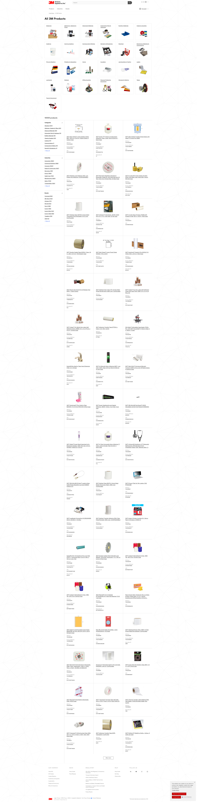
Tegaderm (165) (48, 216)
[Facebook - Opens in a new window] (142, 771)
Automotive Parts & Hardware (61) (53, 133)
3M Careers (51, 773)
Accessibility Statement (76, 798)
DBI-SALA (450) (49, 198)
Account (144, 9)
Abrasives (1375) (48, 125)
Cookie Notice (175, 790)
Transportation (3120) (50, 183)
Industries (60, 9)
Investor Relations (52, 776)
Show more (108, 757)
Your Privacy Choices (86, 798)
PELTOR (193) (48, 203)
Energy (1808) (48, 173)
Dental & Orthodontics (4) (51, 148)
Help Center (117, 771)
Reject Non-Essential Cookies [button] (179, 793)
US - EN (143, 2)
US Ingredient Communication (92, 789)
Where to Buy (118, 776)
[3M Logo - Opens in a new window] (57, 2)
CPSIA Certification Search (91, 777)
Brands (67, 9)
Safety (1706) (48, 181)
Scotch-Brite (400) (49, 211)
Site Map (117, 773)
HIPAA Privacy (64, 798)
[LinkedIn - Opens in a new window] (131, 771)
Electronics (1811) (49, 171)
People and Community (53, 783)
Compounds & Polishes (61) (51, 145)
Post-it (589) (48, 206)
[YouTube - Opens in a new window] (136, 771)
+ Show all (47, 150)
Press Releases (72, 773)
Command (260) (49, 196)
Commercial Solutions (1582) (51, 163)
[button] (187, 797)
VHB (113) (47, 218)
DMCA (69, 798)
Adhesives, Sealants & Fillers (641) (53, 128)
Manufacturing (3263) (50, 178)
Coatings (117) (48, 140)
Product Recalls (89, 791)
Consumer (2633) (49, 166)
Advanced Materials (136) (51, 130)
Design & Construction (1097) (52, 168)
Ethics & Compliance (53, 785)
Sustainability (51, 781)
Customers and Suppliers (53, 778)
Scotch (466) (48, 208)
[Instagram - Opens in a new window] (147, 771)
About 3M (50, 771)
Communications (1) (49, 143)
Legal (55, 798)
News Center (72, 771)
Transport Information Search (92, 775)
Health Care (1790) (49, 176)
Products (51, 9)
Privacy (58, 798)
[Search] (130, 2)
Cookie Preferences (97, 798)
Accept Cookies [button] (176, 797)
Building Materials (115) (50, 135)
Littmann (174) (48, 201)
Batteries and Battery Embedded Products (95, 783)
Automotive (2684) (49, 161)
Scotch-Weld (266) (49, 213)
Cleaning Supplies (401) (50, 138)
